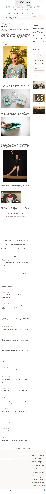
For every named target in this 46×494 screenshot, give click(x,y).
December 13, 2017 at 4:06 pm (5, 314)
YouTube (23, 216)
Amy (2, 291)
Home (16, 448)
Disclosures (24, 448)
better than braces (26, 35)
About (19, 448)
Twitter (15, 216)
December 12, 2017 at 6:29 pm (5, 428)
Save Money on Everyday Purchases (38, 103)
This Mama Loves (23, 7)
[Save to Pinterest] (4, 26)
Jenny (2, 259)
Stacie (2, 437)
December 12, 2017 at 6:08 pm (5, 438)
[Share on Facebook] (1, 26)
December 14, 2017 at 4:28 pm (5, 282)
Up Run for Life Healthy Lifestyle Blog (6, 326)
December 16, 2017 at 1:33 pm (5, 260)
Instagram (19, 216)
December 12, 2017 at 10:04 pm (5, 388)
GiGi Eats (3, 397)
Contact (29, 448)
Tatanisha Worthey (4, 408)
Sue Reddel (3, 387)
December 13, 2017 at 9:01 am (5, 367)
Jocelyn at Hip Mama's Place (5, 376)
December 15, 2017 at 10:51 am (5, 271)
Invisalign (14, 29)
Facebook (11, 216)
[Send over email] (6, 26)
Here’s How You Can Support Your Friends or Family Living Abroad (38, 90)
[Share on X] (2, 26)
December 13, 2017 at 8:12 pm (5, 292)
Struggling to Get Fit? (36, 115)
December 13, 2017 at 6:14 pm (5, 303)
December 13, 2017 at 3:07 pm (5, 327)
